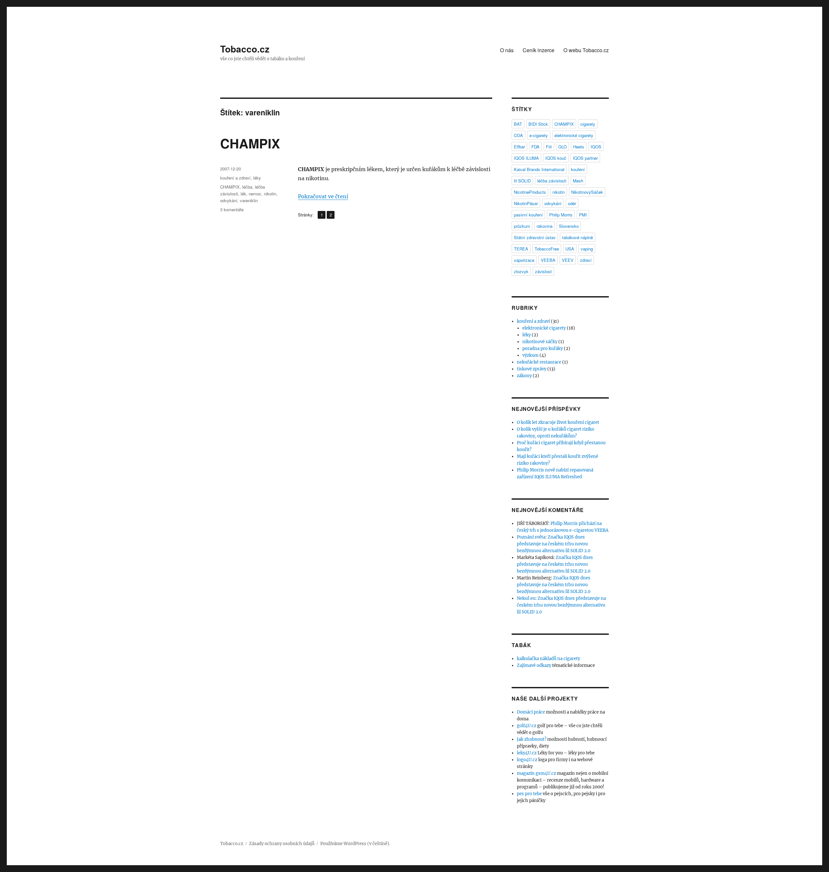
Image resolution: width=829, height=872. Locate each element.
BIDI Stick (538, 124)
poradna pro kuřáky (542, 348)
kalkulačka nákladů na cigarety (548, 658)
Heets (578, 147)
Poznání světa (531, 537)
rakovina (544, 226)
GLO (562, 147)
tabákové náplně (577, 237)
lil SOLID (522, 181)
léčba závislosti (551, 181)
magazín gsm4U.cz (536, 773)
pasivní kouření (528, 215)
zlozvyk (521, 271)
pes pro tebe (529, 793)
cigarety (587, 124)
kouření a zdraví (235, 178)
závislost (543, 271)
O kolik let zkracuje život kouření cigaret (558, 422)
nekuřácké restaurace (539, 362)
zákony (524, 375)
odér (572, 203)
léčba (247, 187)
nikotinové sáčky (539, 341)
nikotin (270, 194)
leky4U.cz (527, 753)
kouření (578, 169)
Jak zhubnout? (531, 739)
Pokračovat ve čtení (323, 196)
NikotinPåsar (526, 203)
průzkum (522, 226)
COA (518, 135)
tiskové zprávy (531, 369)
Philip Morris (561, 215)
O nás (507, 50)
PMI (583, 215)
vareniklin (249, 200)
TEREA (521, 249)
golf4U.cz (526, 725)
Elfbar (519, 147)
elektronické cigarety (573, 135)
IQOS (596, 147)
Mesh (578, 181)
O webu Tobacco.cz (586, 50)
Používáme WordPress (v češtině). (355, 843)
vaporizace (524, 260)
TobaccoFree (547, 249)
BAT (518, 124)
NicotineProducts (530, 192)
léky (257, 178)
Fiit (549, 147)
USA (569, 249)
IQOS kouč (555, 158)
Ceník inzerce (538, 50)
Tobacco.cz (244, 48)
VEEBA (548, 260)
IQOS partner (585, 158)
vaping (587, 249)
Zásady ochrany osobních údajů (281, 843)
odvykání (228, 200)
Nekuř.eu (526, 598)
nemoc (255, 194)
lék (243, 194)
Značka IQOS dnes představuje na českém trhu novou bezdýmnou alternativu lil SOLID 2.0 (553, 543)
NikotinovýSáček (587, 192)
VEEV (567, 260)
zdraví (586, 260)
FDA (535, 147)
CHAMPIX (250, 143)
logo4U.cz (527, 759)
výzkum (530, 355)
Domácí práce (531, 712)
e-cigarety (538, 135)
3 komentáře (232, 209)
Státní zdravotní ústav (535, 237)
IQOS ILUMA (526, 158)
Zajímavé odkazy (534, 665)
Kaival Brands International (539, 169)
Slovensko (569, 226)
